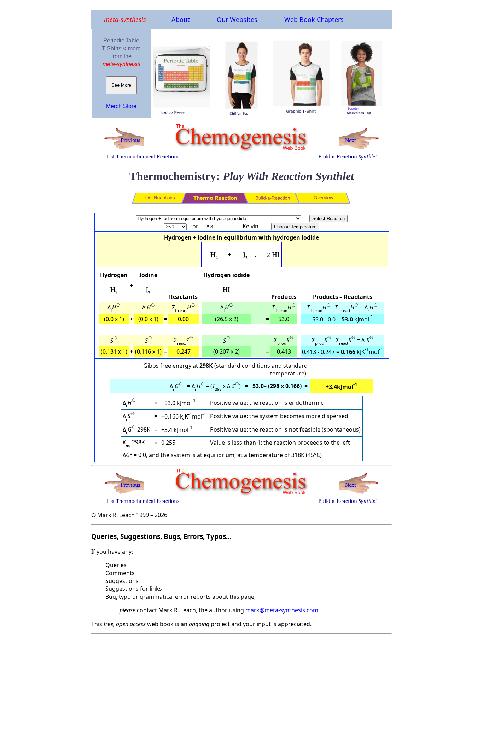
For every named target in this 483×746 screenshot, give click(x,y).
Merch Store (121, 106)
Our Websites (237, 19)
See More (121, 85)
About (180, 19)
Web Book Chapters (314, 19)
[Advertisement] (241, 686)
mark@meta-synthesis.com (281, 610)
